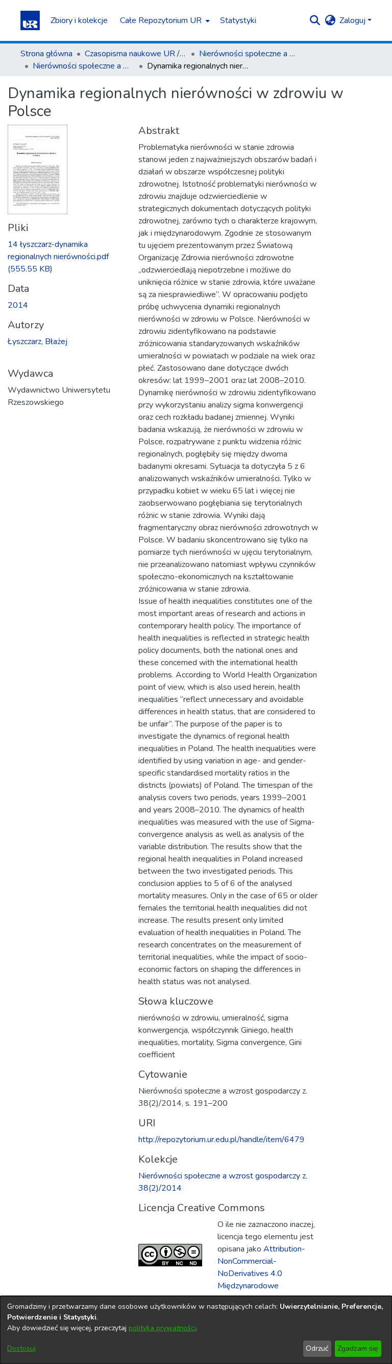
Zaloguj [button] (353, 20)
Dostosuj (21, 1348)
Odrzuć (317, 1348)
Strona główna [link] (46, 53)
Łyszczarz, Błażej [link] (37, 341)
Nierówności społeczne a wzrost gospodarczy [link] (250, 53)
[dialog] (196, 1330)
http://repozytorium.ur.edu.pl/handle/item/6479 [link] (221, 1139)
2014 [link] (18, 305)
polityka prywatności (162, 1328)
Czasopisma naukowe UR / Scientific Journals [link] (136, 53)
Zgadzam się (357, 1348)
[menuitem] (164, 20)
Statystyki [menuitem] (238, 20)
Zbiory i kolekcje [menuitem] (79, 20)
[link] (58, 257)
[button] (30, 20)
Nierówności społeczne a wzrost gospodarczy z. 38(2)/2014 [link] (84, 66)
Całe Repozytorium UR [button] (161, 20)
